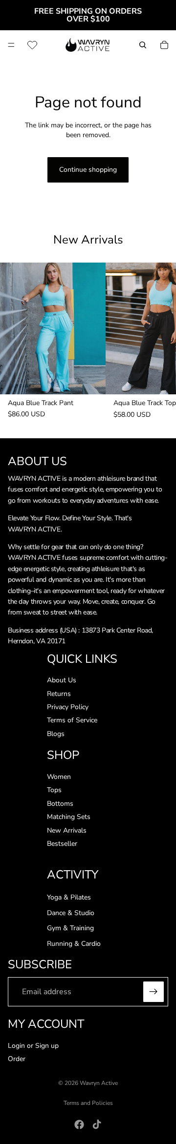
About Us (61, 680)
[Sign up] (153, 991)
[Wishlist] (32, 45)
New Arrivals (67, 830)
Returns (59, 693)
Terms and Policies (88, 1103)
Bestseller (62, 843)
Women (59, 776)
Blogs (56, 733)
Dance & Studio (70, 913)
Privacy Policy (67, 707)
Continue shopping (88, 169)
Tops (54, 790)
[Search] (143, 45)
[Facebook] (79, 1124)
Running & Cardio (74, 943)
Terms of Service (72, 720)
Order (16, 1058)
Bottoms (60, 803)
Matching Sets (68, 816)
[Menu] (11, 45)
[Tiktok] (97, 1124)
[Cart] (164, 45)
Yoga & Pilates (69, 897)
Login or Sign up (33, 1045)
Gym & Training (70, 928)
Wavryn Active (99, 1083)
